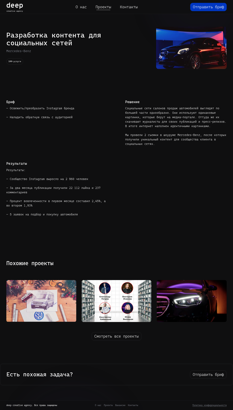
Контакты (129, 7)
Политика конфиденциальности (209, 405)
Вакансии (120, 405)
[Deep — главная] (14, 7)
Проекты (103, 7)
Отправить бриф (208, 7)
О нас (81, 7)
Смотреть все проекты (116, 336)
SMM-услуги (14, 61)
